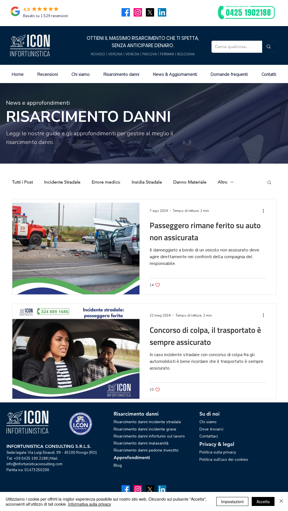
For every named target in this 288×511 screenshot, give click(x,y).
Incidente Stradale (62, 182)
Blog (118, 465)
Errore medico (106, 182)
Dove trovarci (211, 429)
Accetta (263, 501)
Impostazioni (232, 501)
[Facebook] (126, 12)
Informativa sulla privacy (89, 504)
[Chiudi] (281, 501)
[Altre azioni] (265, 210)
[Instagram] (138, 12)
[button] (269, 183)
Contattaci (208, 436)
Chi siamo (208, 422)
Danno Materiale (189, 182)
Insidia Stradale (147, 182)
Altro (223, 182)
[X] (150, 12)
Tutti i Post (22, 182)
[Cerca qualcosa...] (268, 47)
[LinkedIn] (162, 12)
